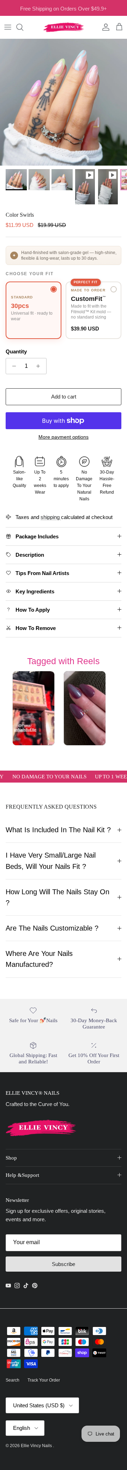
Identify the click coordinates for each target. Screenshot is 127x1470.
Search (12, 1380)
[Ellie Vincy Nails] (63, 27)
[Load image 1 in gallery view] (63, 102)
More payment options (63, 437)
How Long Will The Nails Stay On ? (57, 897)
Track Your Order (44, 1380)
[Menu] (8, 27)
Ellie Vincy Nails (37, 1445)
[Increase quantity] (40, 366)
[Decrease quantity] (12, 366)
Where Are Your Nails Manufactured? (39, 959)
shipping (51, 517)
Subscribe (63, 1264)
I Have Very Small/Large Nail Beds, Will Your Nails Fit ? (51, 860)
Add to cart (63, 397)
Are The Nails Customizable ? (52, 928)
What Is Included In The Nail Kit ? (58, 830)
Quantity (16, 351)
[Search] (23, 27)
